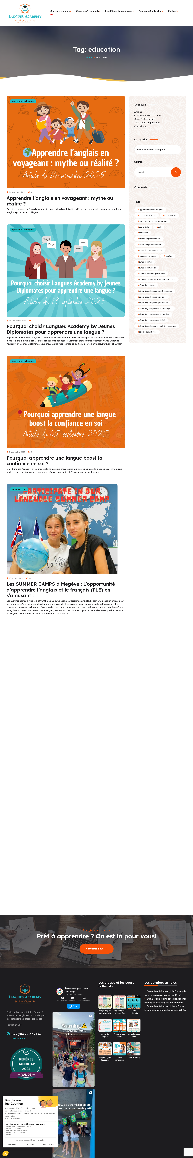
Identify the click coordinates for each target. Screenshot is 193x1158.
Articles (138, 112)
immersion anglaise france (150, 250)
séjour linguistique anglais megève (154, 314)
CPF (159, 227)
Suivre (75, 1006)
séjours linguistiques (148, 332)
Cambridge (140, 126)
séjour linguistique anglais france (153, 303)
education (143, 233)
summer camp (145, 262)
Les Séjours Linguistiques (147, 122)
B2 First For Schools (147, 215)
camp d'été (144, 227)
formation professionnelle (150, 244)
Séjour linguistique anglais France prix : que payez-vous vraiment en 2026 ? (165, 993)
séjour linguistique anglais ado (152, 297)
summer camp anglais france (152, 273)
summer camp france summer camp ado (157, 279)
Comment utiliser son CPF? (147, 115)
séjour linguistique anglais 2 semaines (155, 291)
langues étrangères (147, 256)
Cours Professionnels (144, 119)
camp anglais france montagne (153, 221)
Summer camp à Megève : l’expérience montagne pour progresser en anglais (165, 1000)
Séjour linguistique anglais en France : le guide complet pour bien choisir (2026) (165, 1008)
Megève (168, 256)
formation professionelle (149, 239)
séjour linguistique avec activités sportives (157, 326)
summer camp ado (147, 268)
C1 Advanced (170, 215)
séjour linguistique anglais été (152, 320)
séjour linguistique (147, 285)
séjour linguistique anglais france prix (155, 308)
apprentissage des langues (151, 209)
